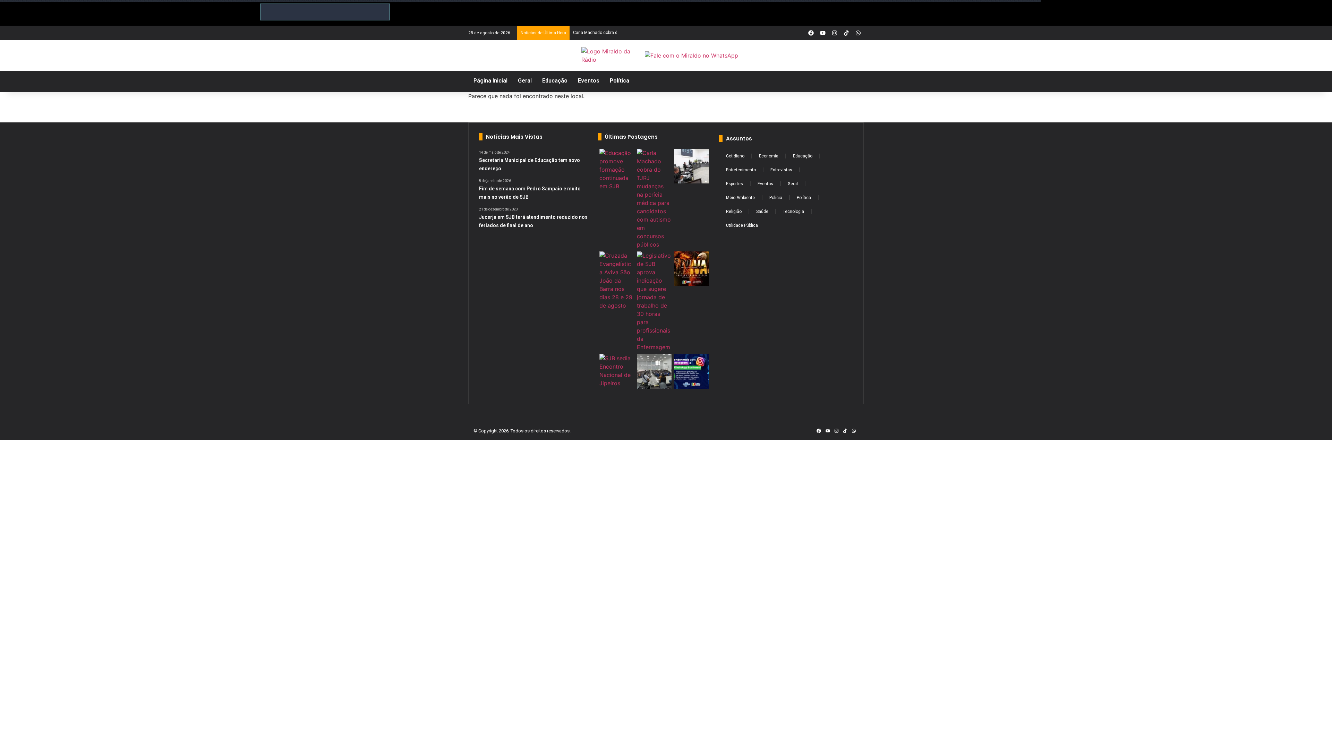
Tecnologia (793, 211)
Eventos (765, 183)
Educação (802, 156)
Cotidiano (735, 156)
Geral (793, 183)
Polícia (775, 197)
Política (804, 197)
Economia (768, 156)
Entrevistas (781, 169)
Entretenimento (741, 169)
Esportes (734, 183)
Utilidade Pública (742, 225)
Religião (734, 211)
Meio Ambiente (740, 197)
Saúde (762, 211)
